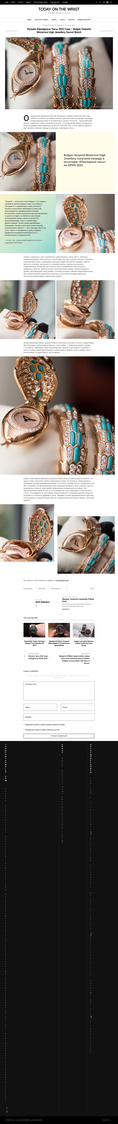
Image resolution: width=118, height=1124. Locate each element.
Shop (62, 800)
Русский (65, 2)
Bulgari (45, 25)
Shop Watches (54, 2)
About (13, 2)
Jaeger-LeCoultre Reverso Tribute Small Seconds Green (84, 643)
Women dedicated (57, 25)
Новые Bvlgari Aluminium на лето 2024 (90, 1017)
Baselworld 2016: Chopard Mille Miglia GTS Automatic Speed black (59, 643)
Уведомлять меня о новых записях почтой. (42, 730)
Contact (20, 2)
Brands (28, 2)
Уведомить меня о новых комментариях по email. (45, 725)
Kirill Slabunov (42, 602)
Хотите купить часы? (40, 2)
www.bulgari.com (62, 580)
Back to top (106, 1120)
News (50, 25)
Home (6, 2)
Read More (65, 609)
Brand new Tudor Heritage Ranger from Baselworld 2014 (34, 643)
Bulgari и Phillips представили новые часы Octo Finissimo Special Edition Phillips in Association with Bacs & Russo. (74, 658)
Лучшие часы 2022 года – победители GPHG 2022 (38, 656)
